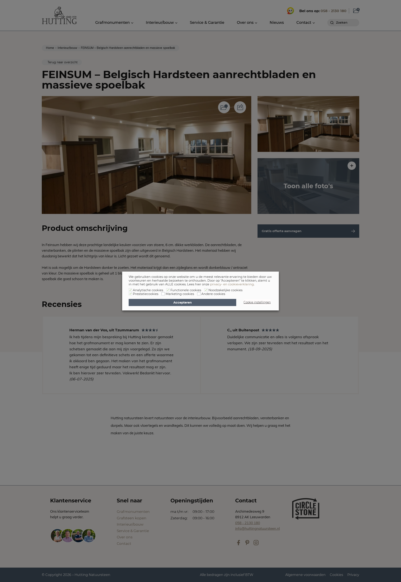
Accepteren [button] (182, 302)
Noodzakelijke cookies (225, 290)
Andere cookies (213, 294)
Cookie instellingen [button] (257, 302)
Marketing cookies (180, 294)
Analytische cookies (148, 290)
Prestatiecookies (145, 294)
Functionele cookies (185, 290)
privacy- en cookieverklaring (232, 284)
